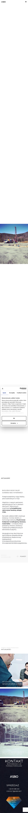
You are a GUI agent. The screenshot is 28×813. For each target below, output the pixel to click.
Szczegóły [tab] (12, 392)
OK (14, 418)
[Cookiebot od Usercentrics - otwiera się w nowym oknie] (20, 389)
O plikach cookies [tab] (21, 392)
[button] (25, 2)
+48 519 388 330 (14, 789)
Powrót (23, 556)
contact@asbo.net (14, 791)
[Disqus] (14, 584)
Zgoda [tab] (4, 392)
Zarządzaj (13, 423)
